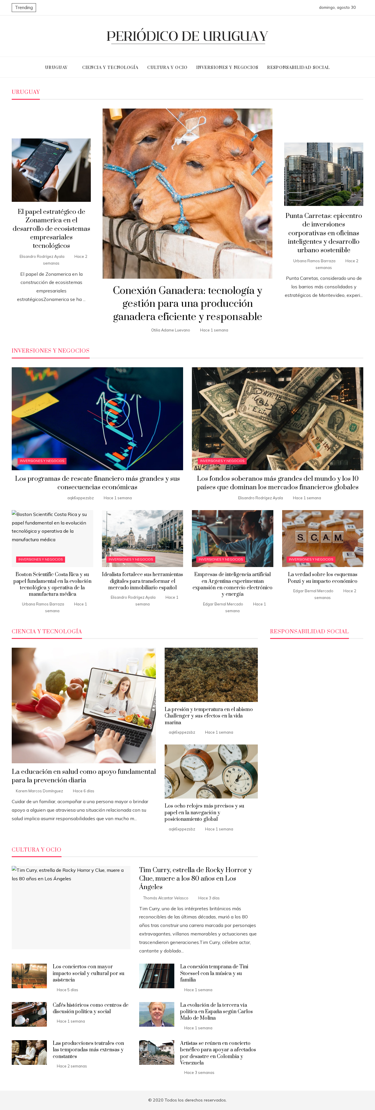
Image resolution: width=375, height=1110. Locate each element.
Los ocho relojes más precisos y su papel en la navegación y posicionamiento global (204, 813)
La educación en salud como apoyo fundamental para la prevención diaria (84, 776)
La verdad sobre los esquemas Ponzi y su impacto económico (322, 577)
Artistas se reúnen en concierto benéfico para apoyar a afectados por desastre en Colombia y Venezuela (218, 1053)
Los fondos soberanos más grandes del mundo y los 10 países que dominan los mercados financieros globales (278, 483)
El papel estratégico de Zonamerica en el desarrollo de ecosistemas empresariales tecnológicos (51, 229)
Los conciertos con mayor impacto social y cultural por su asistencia (89, 973)
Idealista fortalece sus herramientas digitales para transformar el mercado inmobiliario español (142, 581)
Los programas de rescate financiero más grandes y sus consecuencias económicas (97, 483)
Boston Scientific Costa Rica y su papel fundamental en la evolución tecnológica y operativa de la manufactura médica (52, 584)
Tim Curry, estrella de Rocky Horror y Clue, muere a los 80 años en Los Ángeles (195, 878)
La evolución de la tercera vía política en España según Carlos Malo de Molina (216, 1012)
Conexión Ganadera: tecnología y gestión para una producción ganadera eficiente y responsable (187, 304)
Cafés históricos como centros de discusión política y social (90, 1008)
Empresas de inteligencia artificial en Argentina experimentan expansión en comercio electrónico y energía (232, 584)
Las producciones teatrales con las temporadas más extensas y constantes (88, 1050)
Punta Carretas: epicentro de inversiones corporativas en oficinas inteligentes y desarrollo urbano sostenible (323, 233)
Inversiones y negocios (42, 461)
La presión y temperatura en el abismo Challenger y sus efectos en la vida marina (209, 716)
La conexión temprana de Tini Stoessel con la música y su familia (214, 973)
